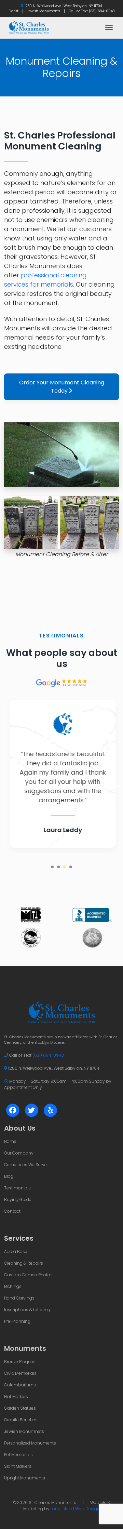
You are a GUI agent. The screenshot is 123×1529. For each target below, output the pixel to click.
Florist (13, 11)
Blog (8, 1176)
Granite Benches (21, 1420)
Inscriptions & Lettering (27, 1310)
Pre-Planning (17, 1321)
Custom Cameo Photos (28, 1275)
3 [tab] (64, 867)
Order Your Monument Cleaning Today (61, 387)
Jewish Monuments (43, 11)
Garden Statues (20, 1408)
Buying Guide (17, 1199)
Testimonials (17, 1188)
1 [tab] (52, 867)
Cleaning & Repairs (23, 1263)
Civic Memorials (20, 1373)
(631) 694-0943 (102, 11)
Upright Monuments (24, 1478)
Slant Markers (17, 1466)
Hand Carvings (19, 1298)
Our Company (18, 1153)
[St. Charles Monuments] (28, 27)
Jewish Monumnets (24, 1431)
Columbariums (20, 1385)
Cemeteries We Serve (25, 1165)
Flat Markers (16, 1396)
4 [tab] (70, 867)
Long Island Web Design (75, 1509)
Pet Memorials (18, 1455)
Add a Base (15, 1251)
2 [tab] (58, 867)
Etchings (13, 1286)
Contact (12, 1211)
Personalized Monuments (30, 1443)
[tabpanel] (61, 774)
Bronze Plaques (20, 1362)
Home (10, 1141)
